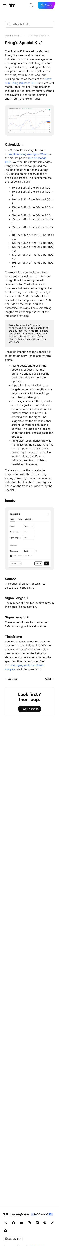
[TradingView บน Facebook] (13, 1223)
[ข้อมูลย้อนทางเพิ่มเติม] (24, 35)
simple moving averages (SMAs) (28, 154)
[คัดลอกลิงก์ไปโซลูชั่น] (41, 42)
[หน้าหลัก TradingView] (12, 5)
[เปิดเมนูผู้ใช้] (4, 5)
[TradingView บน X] (5, 1223)
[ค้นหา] (31, 5)
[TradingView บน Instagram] (29, 1223)
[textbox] (31, 24)
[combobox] (29, 24)
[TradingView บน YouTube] (21, 1223)
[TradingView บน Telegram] (45, 1223)
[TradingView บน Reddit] (5, 1230)
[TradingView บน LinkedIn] (37, 1223)
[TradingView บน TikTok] (52, 1223)
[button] (12, 35)
